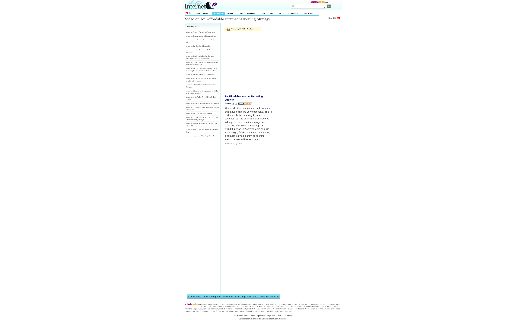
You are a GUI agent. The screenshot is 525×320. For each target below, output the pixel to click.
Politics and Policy (302, 309)
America (255, 307)
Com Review (210, 75)
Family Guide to (246, 297)
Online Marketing (284, 304)
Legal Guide (197, 309)
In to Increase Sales (203, 58)
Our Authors (288, 316)
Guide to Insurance (226, 309)
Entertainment (292, 13)
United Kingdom (236, 307)
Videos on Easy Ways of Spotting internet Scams (202, 136)
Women (230, 13)
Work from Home (268, 304)
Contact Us (254, 316)
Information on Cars (272, 297)
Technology (218, 13)
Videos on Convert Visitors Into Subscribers (200, 32)
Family (262, 13)
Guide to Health (234, 297)
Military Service (266, 309)
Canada (246, 307)
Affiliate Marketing (254, 304)
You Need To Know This (194, 65)
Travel (271, 13)
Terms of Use (264, 316)
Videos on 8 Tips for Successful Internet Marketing (202, 103)
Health (240, 13)
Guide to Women (222, 297)
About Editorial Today (240, 316)
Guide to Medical (253, 309)
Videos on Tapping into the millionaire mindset (201, 36)
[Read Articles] (334, 18)
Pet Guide (290, 309)
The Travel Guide (333, 309)
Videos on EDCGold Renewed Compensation (201, 107)
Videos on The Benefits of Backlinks (198, 46)
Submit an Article (276, 316)
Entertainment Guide (207, 311)
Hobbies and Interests (237, 311)
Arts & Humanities (273, 311)
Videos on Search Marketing (195, 56)
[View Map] (189, 13)
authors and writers (312, 304)
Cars (280, 13)
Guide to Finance (326, 307)
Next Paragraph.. (234, 143)
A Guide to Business (195, 297)
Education (251, 13)
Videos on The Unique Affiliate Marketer (199, 113)
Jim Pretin (228, 103)
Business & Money (202, 13)
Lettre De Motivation (210, 309)
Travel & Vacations (258, 297)
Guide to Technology (209, 297)
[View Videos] (338, 18)
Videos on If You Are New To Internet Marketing (202, 62)
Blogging (243, 304)
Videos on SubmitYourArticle (195, 75)
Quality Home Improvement (256, 311)
